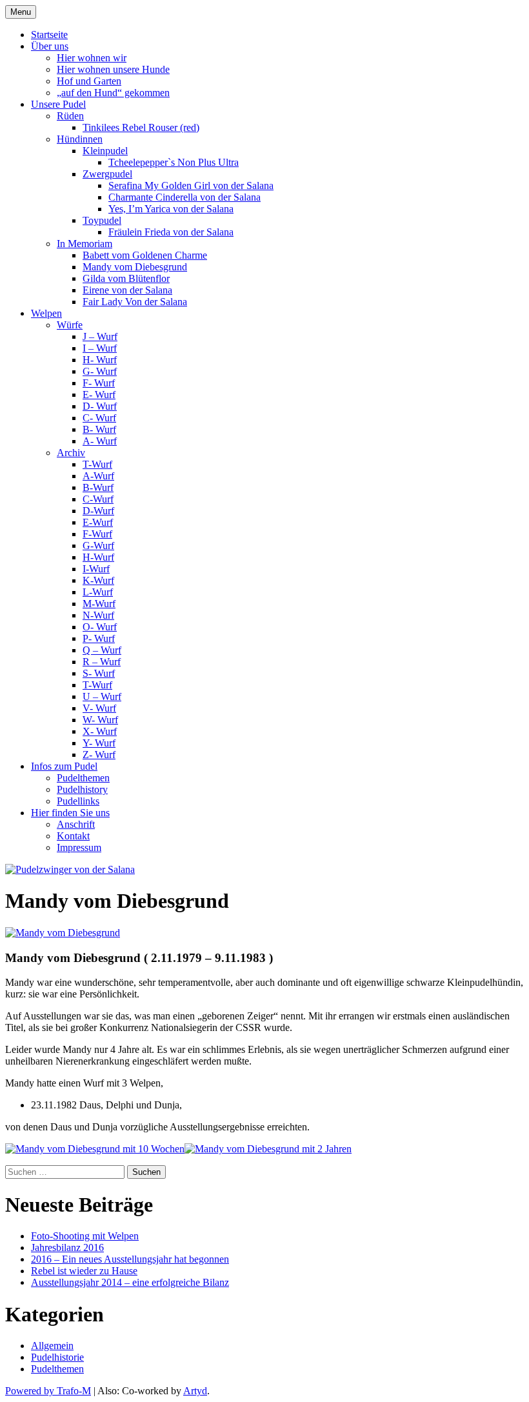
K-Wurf (98, 580)
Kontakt (73, 835)
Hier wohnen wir (91, 57)
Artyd (195, 1390)
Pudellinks (78, 801)
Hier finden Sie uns (70, 812)
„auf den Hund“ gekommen (113, 92)
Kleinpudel (105, 150)
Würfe (70, 324)
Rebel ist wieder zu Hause (84, 1270)
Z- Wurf (99, 754)
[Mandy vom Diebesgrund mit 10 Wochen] (95, 1148)
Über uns (49, 46)
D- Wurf (100, 406)
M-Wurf (99, 603)
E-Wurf (98, 522)
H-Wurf (98, 557)
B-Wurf (98, 487)
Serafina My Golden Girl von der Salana (191, 185)
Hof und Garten (89, 80)
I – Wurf (100, 348)
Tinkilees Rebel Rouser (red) (141, 127)
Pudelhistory (82, 789)
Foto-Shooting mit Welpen (85, 1235)
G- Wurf (100, 371)
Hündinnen (80, 139)
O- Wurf (100, 626)
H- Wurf (100, 359)
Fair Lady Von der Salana (135, 301)
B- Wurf (99, 429)
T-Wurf (97, 464)
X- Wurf (100, 731)
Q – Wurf (102, 650)
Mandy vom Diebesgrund (135, 266)
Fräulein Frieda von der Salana (171, 231)
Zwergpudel (107, 173)
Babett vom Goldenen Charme (145, 255)
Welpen (46, 313)
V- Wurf (99, 708)
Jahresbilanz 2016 (67, 1247)
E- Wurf (99, 394)
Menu (20, 12)
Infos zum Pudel (64, 766)
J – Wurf (100, 336)
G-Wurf (98, 545)
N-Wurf (98, 615)
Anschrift (76, 824)
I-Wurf (96, 568)
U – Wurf (102, 696)
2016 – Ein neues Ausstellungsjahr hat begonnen (130, 1259)
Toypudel (102, 220)
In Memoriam (84, 243)
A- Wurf (100, 441)
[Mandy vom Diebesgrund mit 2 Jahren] (268, 1148)
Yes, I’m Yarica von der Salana (171, 208)
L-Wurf (98, 591)
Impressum (79, 847)
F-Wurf (97, 533)
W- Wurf (100, 719)
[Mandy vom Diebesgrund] (62, 932)
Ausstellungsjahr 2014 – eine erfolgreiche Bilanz (130, 1282)
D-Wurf (98, 510)
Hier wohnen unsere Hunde (113, 69)
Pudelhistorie (57, 1357)
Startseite (49, 34)
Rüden (70, 115)
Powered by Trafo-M (48, 1390)
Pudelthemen (83, 777)
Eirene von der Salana (127, 290)
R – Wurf (102, 661)
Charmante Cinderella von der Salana (184, 197)
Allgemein (52, 1345)
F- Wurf (99, 382)
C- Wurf (99, 417)
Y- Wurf (99, 742)
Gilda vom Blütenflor (126, 278)
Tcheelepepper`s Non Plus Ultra (173, 162)
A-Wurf (98, 475)
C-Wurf (98, 499)
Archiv (71, 452)
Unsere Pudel (58, 104)
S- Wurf (99, 673)
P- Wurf (99, 638)
